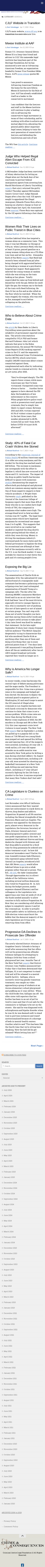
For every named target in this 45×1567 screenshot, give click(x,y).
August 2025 (9, 1139)
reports (8, 188)
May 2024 (8, 1220)
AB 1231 (12, 872)
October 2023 (9, 1259)
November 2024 (10, 1188)
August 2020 (9, 1465)
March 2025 (8, 1166)
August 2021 (9, 1400)
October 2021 (9, 1389)
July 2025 (8, 1144)
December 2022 (10, 1313)
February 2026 (10, 1106)
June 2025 (8, 1150)
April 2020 (8, 1487)
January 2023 (9, 1308)
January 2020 (9, 1503)
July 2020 (8, 1471)
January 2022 (9, 1373)
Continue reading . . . (14, 217)
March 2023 (8, 1297)
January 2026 (9, 1112)
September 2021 (10, 1395)
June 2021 (8, 1411)
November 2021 (10, 1384)
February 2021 (9, 1433)
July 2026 (8, 1090)
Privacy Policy (10, 1521)
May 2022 (8, 1351)
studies (8, 482)
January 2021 (9, 1438)
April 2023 (8, 1291)
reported (14, 210)
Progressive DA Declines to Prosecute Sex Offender (22, 933)
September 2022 (10, 1329)
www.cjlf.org (31, 31)
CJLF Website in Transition (22, 23)
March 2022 (8, 1362)
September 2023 (10, 1264)
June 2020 (8, 1476)
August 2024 (9, 1204)
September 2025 (10, 1133)
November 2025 (10, 1123)
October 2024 (9, 1193)
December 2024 (10, 1182)
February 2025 (10, 1172)
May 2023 (8, 1286)
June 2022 (8, 1346)
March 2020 (9, 1493)
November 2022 (10, 1318)
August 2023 (9, 1269)
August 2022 (9, 1335)
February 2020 (10, 1498)
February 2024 (10, 1237)
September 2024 (10, 1199)
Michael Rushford (13, 167)
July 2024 (8, 1210)
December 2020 (10, 1444)
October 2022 (9, 1324)
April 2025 (8, 1161)
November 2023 (10, 1253)
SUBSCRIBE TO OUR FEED (14, 1055)
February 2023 (10, 1302)
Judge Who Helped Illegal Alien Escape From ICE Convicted (21, 160)
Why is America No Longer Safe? (22, 670)
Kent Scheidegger (13, 27)
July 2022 (8, 1340)
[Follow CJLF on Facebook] (22, 1565)
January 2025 (9, 1177)
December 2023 (10, 1248)
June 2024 (8, 1215)
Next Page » (37, 1045)
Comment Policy (11, 1526)
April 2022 (8, 1357)
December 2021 (10, 1378)
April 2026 (8, 1095)
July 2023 (8, 1275)
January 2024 (9, 1242)
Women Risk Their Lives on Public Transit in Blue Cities (23, 228)
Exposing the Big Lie (18, 566)
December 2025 (10, 1117)
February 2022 (10, 1367)
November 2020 (10, 1449)
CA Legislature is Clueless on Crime (24, 793)
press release (23, 74)
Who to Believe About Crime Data (23, 317)
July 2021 (7, 1405)
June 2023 (8, 1280)
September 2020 (11, 1460)
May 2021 (7, 1416)
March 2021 (8, 1427)
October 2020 (9, 1454)
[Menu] (42, 3)
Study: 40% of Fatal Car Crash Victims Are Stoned (21, 444)
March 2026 (9, 1101)
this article (23, 144)
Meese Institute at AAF (19, 43)
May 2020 (8, 1482)
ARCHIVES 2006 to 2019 (12, 1512)
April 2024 (8, 1226)
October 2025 (9, 1128)
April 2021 (8, 1422)
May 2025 (8, 1155)
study (18, 496)
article (11, 327)
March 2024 (8, 1231)
